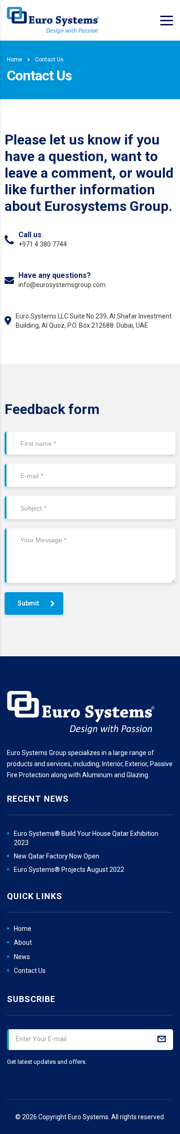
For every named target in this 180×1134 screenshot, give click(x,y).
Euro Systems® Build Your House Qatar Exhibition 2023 (86, 838)
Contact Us (30, 970)
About (23, 942)
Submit (28, 603)
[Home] (53, 20)
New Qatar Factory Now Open (56, 856)
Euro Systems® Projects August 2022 (69, 869)
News (22, 956)
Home (14, 59)
